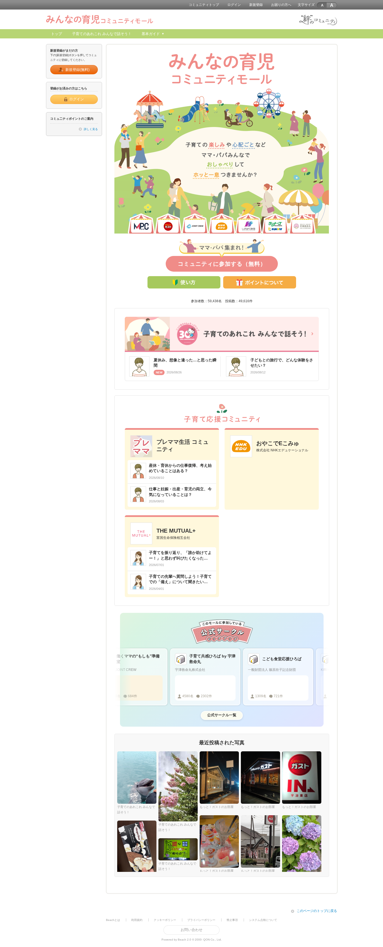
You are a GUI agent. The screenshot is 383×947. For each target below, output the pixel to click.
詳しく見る (91, 129)
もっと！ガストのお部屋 (217, 807)
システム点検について (263, 919)
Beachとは (113, 919)
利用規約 (136, 919)
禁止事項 (232, 919)
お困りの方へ (281, 5)
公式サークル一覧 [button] (221, 715)
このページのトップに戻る (317, 911)
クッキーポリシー (165, 919)
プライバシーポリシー (201, 919)
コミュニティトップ (204, 5)
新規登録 (256, 5)
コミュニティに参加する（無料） (222, 264)
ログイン (234, 5)
